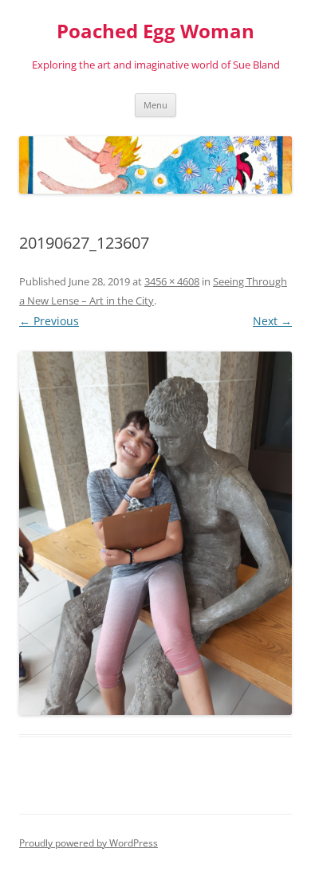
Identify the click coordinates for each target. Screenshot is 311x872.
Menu (155, 105)
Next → (272, 320)
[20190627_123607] (155, 533)
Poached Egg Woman (155, 31)
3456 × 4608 (171, 281)
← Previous (49, 320)
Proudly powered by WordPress (88, 843)
